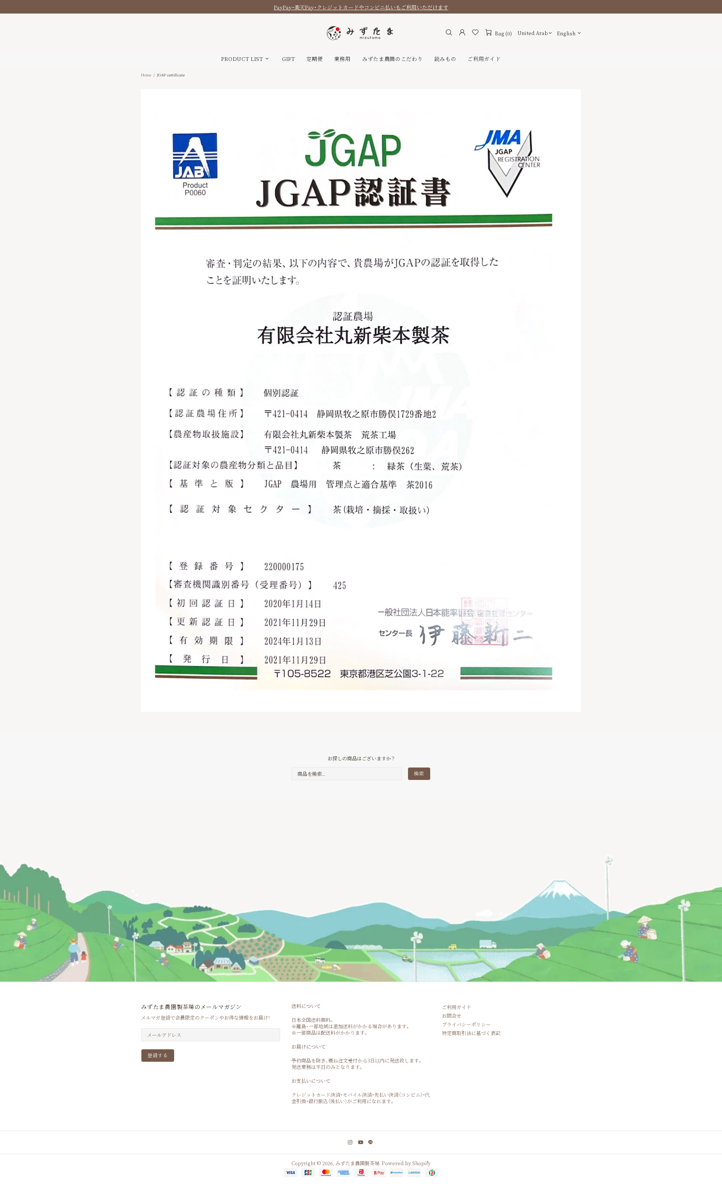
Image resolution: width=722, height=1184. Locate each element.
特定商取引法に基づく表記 (471, 1033)
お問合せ (451, 1015)
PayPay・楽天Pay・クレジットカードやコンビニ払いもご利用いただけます (361, 7)
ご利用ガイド (456, 1007)
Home (146, 75)
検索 (419, 773)
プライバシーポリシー (466, 1024)
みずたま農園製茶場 (361, 32)
